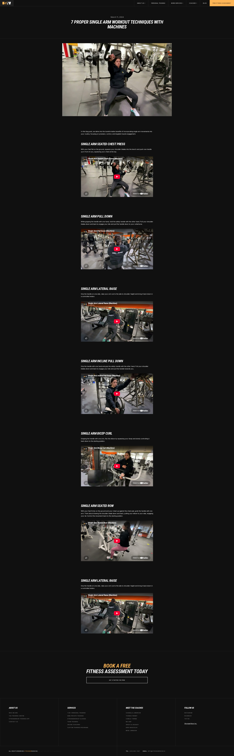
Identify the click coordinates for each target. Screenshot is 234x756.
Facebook (188, 715)
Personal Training (158, 3)
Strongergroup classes (76, 718)
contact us (13, 721)
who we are (13, 713)
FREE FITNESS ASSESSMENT (222, 3)
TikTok (187, 718)
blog (205, 3)
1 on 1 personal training (76, 713)
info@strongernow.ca (156, 751)
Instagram (188, 713)
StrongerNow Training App (19, 718)
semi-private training (75, 715)
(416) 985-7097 (134, 751)
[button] (141, 3)
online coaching (73, 724)
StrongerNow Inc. (190, 723)
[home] (6, 3)
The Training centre (16, 715)
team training (72, 721)
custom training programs (77, 727)
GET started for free (117, 680)
